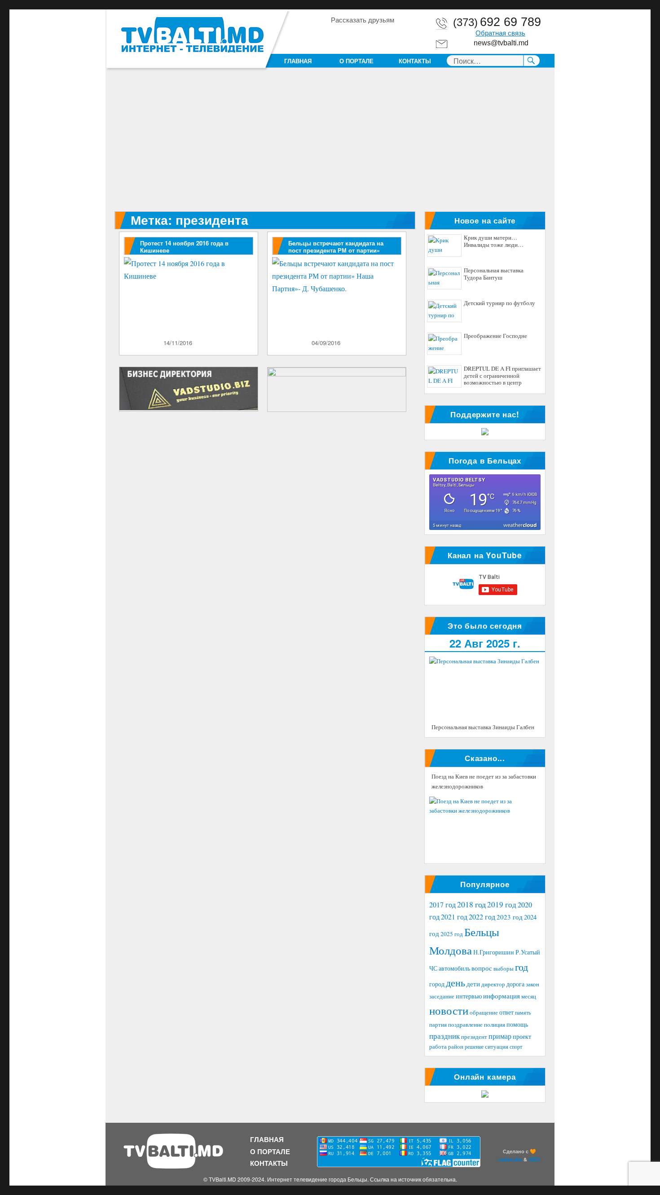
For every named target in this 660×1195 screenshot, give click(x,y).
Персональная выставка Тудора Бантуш (494, 274)
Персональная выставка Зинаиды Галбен (482, 727)
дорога (515, 984)
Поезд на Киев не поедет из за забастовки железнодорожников (483, 781)
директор (493, 984)
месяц (528, 996)
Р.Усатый (527, 952)
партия (438, 1024)
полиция (494, 1024)
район (455, 1047)
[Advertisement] (331, 145)
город (436, 984)
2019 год (501, 904)
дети (473, 983)
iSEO (534, 1159)
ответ (506, 1012)
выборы (503, 968)
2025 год (451, 934)
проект (522, 1037)
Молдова (450, 950)
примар (499, 1036)
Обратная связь (500, 33)
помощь (517, 1024)
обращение (484, 1012)
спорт (516, 1046)
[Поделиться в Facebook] (337, 35)
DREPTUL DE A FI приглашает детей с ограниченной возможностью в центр (502, 375)
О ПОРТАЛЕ (356, 61)
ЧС (433, 968)
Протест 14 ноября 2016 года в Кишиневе (184, 246)
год (521, 966)
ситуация (496, 1047)
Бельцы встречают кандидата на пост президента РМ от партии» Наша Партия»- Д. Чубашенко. (335, 250)
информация (501, 995)
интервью (469, 996)
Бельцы (481, 931)
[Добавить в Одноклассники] (354, 35)
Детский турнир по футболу (499, 303)
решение (474, 1046)
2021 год (454, 916)
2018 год (471, 904)
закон (532, 984)
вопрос (481, 967)
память (523, 1012)
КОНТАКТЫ (415, 61)
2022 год (482, 917)
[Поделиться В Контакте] (388, 35)
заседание (441, 996)
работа (438, 1046)
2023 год (510, 916)
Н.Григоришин (493, 952)
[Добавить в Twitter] (371, 35)
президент (474, 1037)
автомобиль (454, 968)
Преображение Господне (495, 336)
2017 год (442, 905)
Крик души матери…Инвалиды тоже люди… (494, 241)
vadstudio (510, 1159)
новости (448, 1010)
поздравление (465, 1025)
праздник (444, 1036)
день (455, 982)
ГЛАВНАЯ (298, 61)
